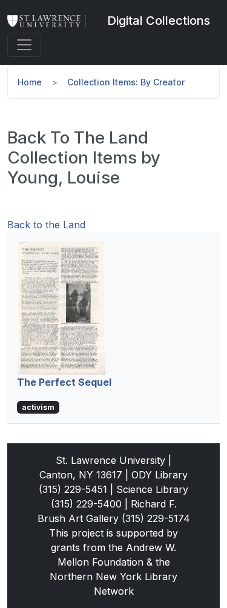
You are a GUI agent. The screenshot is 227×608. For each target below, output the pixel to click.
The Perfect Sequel (64, 382)
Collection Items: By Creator (126, 82)
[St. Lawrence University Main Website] (49, 20)
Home (30, 82)
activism (38, 407)
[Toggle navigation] (24, 45)
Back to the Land (46, 225)
